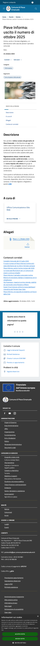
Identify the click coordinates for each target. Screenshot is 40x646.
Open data (7, 612)
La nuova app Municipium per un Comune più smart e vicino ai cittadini (18, 271)
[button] (20, 643)
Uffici (6, 429)
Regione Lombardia (9, 2)
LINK (10, 184)
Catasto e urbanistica (11, 470)
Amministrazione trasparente (14, 597)
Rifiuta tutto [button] (20, 639)
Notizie (18, 17)
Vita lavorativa (9, 462)
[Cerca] (36, 8)
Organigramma (9, 432)
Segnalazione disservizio (12, 581)
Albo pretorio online (10, 600)
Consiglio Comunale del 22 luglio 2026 (16, 261)
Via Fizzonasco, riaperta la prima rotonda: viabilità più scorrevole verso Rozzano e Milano (19, 283)
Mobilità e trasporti (10, 476)
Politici (6, 441)
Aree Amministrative (11, 425)
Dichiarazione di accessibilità (13, 609)
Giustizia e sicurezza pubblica (14, 481)
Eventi (6, 527)
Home (4, 17)
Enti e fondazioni (10, 438)
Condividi (7, 60)
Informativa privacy (10, 603)
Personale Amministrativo (13, 444)
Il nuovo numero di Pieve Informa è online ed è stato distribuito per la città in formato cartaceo (19, 264)
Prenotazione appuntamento (13, 578)
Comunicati (8, 512)
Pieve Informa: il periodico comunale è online (18, 275)
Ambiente (7, 488)
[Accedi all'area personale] (32, 2)
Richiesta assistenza (11, 587)
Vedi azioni (17, 60)
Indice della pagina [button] (12, 106)
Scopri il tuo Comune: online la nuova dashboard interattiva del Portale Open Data (19, 288)
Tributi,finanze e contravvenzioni (15, 484)
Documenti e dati (10, 447)
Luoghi (6, 524)
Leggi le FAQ (8, 584)
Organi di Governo (10, 422)
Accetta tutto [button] (20, 634)
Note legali (8, 606)
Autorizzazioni (9, 494)
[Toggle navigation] (4, 8)
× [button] (38, 616)
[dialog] (20, 630)
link (2, 630)
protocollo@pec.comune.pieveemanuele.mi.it (19, 552)
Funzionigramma (10, 435)
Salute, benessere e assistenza (14, 491)
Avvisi (6, 515)
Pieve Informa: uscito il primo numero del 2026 (18, 268)
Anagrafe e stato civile (11, 457)
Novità (11, 17)
